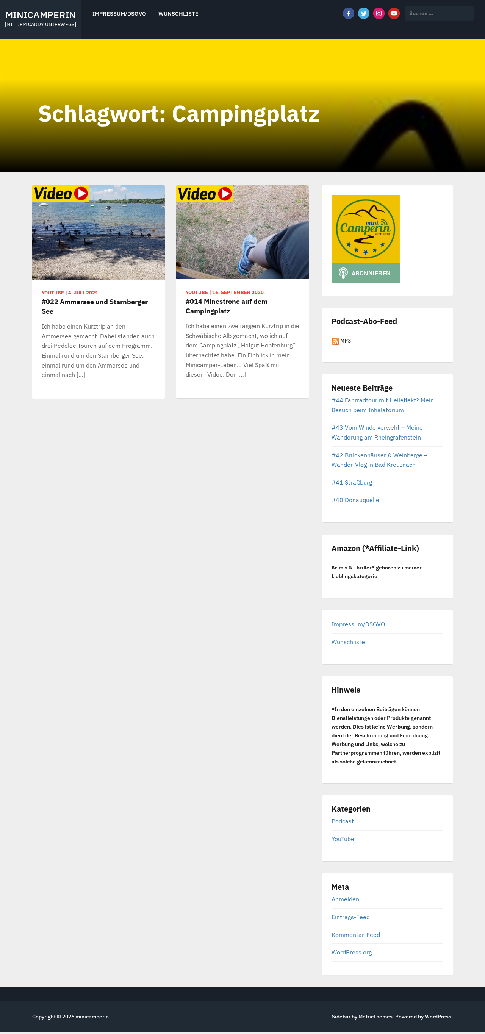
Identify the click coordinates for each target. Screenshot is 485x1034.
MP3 (345, 340)
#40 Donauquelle (355, 500)
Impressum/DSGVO (119, 13)
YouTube (343, 839)
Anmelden (345, 899)
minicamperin (40, 14)
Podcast (343, 821)
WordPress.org (352, 952)
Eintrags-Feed (351, 917)
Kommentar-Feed (356, 935)
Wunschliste (178, 13)
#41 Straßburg (352, 482)
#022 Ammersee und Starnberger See (95, 306)
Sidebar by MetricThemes (362, 1016)
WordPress (438, 1016)
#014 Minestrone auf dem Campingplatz (227, 306)
